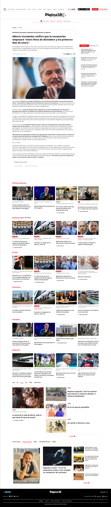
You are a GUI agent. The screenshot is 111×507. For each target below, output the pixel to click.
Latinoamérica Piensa (44, 441)
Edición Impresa (11, 9)
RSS (107, 492)
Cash (13, 382)
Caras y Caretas (16, 441)
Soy (26, 382)
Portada (14, 27)
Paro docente (46, 21)
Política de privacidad (55, 501)
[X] (13, 496)
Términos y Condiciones (67, 501)
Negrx (35, 441)
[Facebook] (9, 496)
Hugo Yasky (59, 21)
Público (54, 441)
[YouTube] (16, 496)
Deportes (49, 9)
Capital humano (67, 21)
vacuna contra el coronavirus (31, 165)
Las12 (21, 382)
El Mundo (55, 9)
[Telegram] (18, 496)
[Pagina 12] (55, 15)
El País (29, 9)
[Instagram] (11, 496)
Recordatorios (61, 9)
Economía (34, 9)
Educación (53, 21)
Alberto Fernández (18, 165)
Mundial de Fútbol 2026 (21, 9)
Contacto (47, 501)
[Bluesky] (14, 496)
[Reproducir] (78, 9)
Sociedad (39, 9)
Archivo (41, 501)
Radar (30, 382)
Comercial (102, 492)
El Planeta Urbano (27, 441)
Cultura (44, 9)
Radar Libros (37, 382)
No (17, 382)
